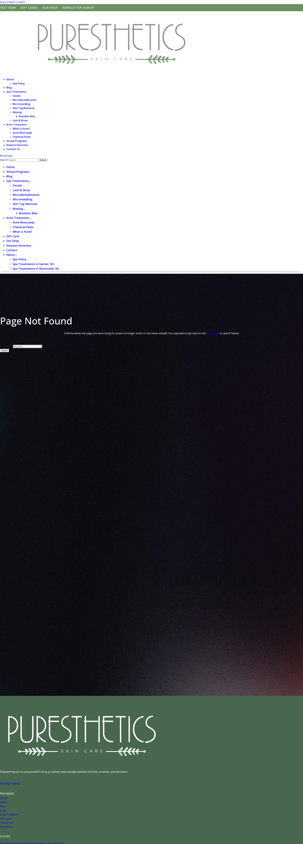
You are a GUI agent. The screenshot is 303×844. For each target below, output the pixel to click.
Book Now (6, 155)
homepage (212, 333)
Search (4, 350)
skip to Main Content (12, 2)
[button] (30, 181)
